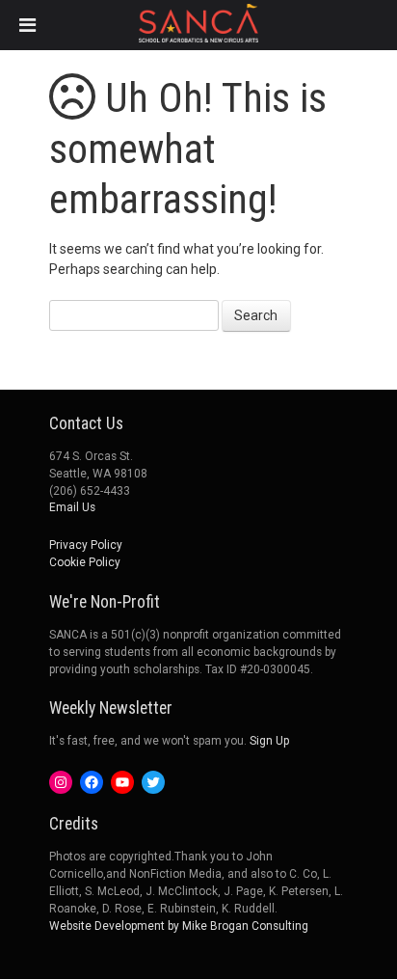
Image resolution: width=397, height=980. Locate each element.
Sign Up (269, 741)
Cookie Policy (84, 562)
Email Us (72, 507)
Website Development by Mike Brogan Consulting (178, 926)
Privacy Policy (85, 545)
